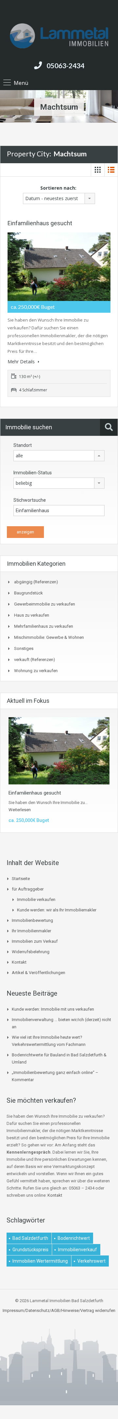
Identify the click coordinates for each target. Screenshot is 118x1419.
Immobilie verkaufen (36, 899)
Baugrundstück (28, 593)
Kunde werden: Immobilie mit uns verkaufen (53, 1009)
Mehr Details (22, 361)
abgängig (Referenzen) (36, 581)
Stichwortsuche (29, 500)
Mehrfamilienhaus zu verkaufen (43, 626)
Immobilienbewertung (32, 920)
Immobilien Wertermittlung (40, 1261)
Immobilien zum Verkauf (35, 941)
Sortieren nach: (58, 188)
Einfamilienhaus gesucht (40, 223)
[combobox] (59, 198)
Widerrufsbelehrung (30, 951)
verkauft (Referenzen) (34, 659)
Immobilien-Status (32, 472)
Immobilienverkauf (77, 1249)
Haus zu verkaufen (31, 615)
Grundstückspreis (30, 1249)
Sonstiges (23, 648)
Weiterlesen (20, 809)
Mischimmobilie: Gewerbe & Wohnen (49, 637)
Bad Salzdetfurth (30, 1238)
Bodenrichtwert (74, 1238)
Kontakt (19, 962)
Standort (22, 445)
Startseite (21, 878)
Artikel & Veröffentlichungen (38, 972)
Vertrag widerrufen (97, 1310)
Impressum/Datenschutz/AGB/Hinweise (41, 1310)
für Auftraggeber (28, 889)
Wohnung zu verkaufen (36, 670)
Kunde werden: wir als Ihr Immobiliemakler (56, 909)
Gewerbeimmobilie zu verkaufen (44, 604)
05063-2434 (65, 65)
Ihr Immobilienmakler (31, 930)
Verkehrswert (91, 1261)
